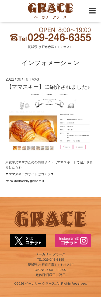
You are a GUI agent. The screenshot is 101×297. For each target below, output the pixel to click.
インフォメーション (50, 63)
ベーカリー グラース (40, 283)
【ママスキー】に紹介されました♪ (48, 87)
